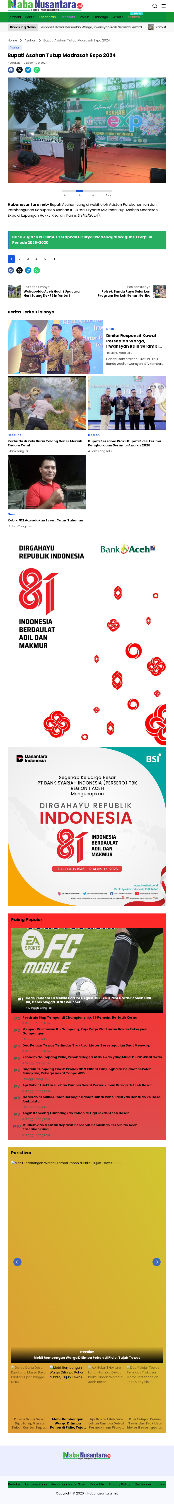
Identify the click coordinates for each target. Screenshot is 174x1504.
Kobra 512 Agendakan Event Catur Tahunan (45, 520)
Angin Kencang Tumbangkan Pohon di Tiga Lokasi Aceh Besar (75, 1113)
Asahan (15, 47)
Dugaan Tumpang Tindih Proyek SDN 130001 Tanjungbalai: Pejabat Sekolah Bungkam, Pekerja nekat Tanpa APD (87, 1071)
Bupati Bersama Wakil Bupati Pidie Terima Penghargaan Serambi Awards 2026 (124, 443)
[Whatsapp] (37, 70)
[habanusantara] (45, 6)
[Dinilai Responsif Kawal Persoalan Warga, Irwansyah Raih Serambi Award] (55, 346)
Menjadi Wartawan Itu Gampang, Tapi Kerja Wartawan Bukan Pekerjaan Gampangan (84, 1031)
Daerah (94, 435)
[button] (163, 6)
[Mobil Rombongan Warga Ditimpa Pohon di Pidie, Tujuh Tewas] (87, 1262)
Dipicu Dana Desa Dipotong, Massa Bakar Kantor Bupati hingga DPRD (29, 1423)
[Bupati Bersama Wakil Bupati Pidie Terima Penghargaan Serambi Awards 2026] (127, 403)
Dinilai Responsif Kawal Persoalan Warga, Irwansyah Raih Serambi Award (132, 341)
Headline (14, 435)
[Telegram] (28, 70)
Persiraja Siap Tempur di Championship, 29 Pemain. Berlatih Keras (79, 1017)
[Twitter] (19, 70)
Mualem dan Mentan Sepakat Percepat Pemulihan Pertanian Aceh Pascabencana (80, 1127)
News (12, 514)
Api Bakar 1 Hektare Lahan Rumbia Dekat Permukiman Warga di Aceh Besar (87, 1085)
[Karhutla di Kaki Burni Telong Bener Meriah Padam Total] (117, 27)
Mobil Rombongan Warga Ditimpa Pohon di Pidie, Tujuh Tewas (87, 1358)
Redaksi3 (14, 63)
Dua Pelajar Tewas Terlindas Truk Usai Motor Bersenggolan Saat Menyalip (86, 1045)
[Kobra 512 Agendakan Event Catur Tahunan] (47, 482)
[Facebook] (11, 70)
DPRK (110, 329)
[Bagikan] (154, 6)
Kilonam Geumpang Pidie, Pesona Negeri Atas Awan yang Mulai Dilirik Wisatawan (92, 1057)
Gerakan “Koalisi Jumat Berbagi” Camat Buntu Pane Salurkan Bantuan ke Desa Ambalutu (91, 1099)
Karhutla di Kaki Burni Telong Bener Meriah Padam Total (45, 443)
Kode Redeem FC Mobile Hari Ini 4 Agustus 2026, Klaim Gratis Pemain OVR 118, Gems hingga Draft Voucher (88, 1000)
